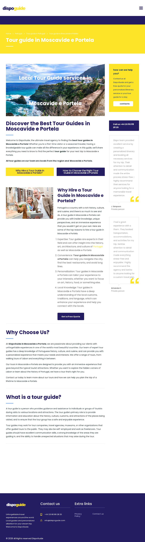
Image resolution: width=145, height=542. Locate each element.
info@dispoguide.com (55, 520)
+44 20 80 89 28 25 (53, 514)
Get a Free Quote (70, 316)
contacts (125, 103)
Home (8, 33)
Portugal (98, 246)
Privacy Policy (78, 515)
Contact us (98, 514)
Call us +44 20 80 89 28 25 (123, 126)
